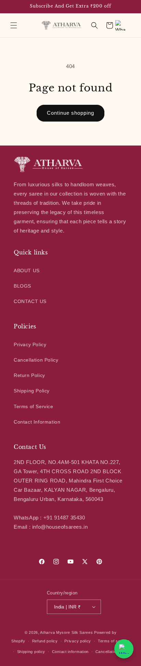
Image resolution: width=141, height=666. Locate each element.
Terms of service (114, 641)
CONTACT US (30, 301)
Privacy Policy (30, 344)
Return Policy (29, 375)
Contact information (70, 652)
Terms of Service (33, 406)
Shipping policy (31, 652)
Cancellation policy (113, 652)
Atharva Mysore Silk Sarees (66, 632)
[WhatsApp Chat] (123, 648)
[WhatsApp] (120, 25)
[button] (13, 25)
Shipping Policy (32, 390)
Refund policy (45, 641)
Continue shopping (70, 113)
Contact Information (37, 422)
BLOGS (22, 286)
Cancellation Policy (36, 360)
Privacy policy (77, 641)
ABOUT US (27, 270)
